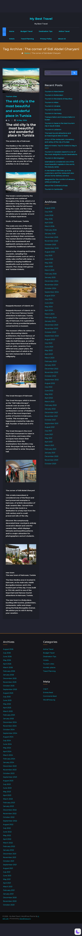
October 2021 (50, 420)
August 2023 (50, 339)
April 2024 (49, 310)
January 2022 (50, 409)
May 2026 (49, 219)
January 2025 (50, 277)
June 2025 (49, 259)
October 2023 (50, 332)
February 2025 (51, 274)
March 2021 (49, 445)
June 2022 (49, 391)
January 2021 (50, 453)
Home (11, 31)
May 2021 (48, 438)
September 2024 (52, 292)
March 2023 (49, 358)
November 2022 (51, 372)
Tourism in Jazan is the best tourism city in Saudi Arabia (60, 124)
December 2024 (51, 281)
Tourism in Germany (53, 113)
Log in (45, 689)
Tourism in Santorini (53, 110)
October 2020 (50, 464)
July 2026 (48, 212)
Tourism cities (11, 96)
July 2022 (48, 387)
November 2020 (51, 460)
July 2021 (48, 431)
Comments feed (49, 696)
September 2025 (52, 248)
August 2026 (50, 208)
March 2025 (49, 270)
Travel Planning (27, 39)
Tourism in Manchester (54, 91)
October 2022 (50, 376)
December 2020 (51, 456)
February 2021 (50, 449)
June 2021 (49, 434)
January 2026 (50, 234)
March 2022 (49, 401)
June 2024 (49, 303)
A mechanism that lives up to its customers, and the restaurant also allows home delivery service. (59, 173)
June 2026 (49, 215)
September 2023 (52, 336)
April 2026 (49, 223)
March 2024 (49, 314)
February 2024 (51, 318)
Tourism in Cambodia (53, 189)
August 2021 (50, 427)
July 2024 (48, 299)
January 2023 (50, 365)
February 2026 (51, 230)
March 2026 (49, 226)
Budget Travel (26, 31)
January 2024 (50, 321)
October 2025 (50, 244)
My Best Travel (41, 19)
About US (62, 39)
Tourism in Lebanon (53, 129)
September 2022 (52, 380)
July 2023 (48, 343)
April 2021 (49, 442)
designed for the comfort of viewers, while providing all (60, 180)
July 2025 (48, 255)
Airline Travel (64, 31)
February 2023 (51, 361)
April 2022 (49, 398)
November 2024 (51, 285)
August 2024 (50, 296)
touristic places (49, 667)
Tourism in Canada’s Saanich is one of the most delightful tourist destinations (61, 153)
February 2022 (51, 405)
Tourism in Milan (51, 102)
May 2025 (49, 263)
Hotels (11, 39)
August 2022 (50, 383)
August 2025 (50, 252)
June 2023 (49, 347)
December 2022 (51, 369)
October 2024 (50, 288)
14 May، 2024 (22, 120)
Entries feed (48, 692)
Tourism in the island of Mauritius (58, 99)
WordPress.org (49, 700)
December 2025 (51, 237)
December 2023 (51, 325)
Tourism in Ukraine (52, 106)
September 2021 (51, 423)
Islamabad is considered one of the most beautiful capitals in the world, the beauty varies (60, 164)
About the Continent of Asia (56, 186)
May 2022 (49, 394)
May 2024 (49, 307)
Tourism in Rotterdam (54, 95)
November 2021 (51, 416)
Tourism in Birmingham (54, 158)
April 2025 (49, 266)
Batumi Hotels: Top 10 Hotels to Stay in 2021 (61, 147)
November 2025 (51, 241)
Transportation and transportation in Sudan (60, 118)
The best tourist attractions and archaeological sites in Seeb (58, 134)
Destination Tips (45, 31)
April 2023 (49, 354)
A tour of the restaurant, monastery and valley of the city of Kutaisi (59, 140)
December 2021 (51, 412)
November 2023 (51, 328)
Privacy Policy (46, 39)
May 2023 (49, 350)
